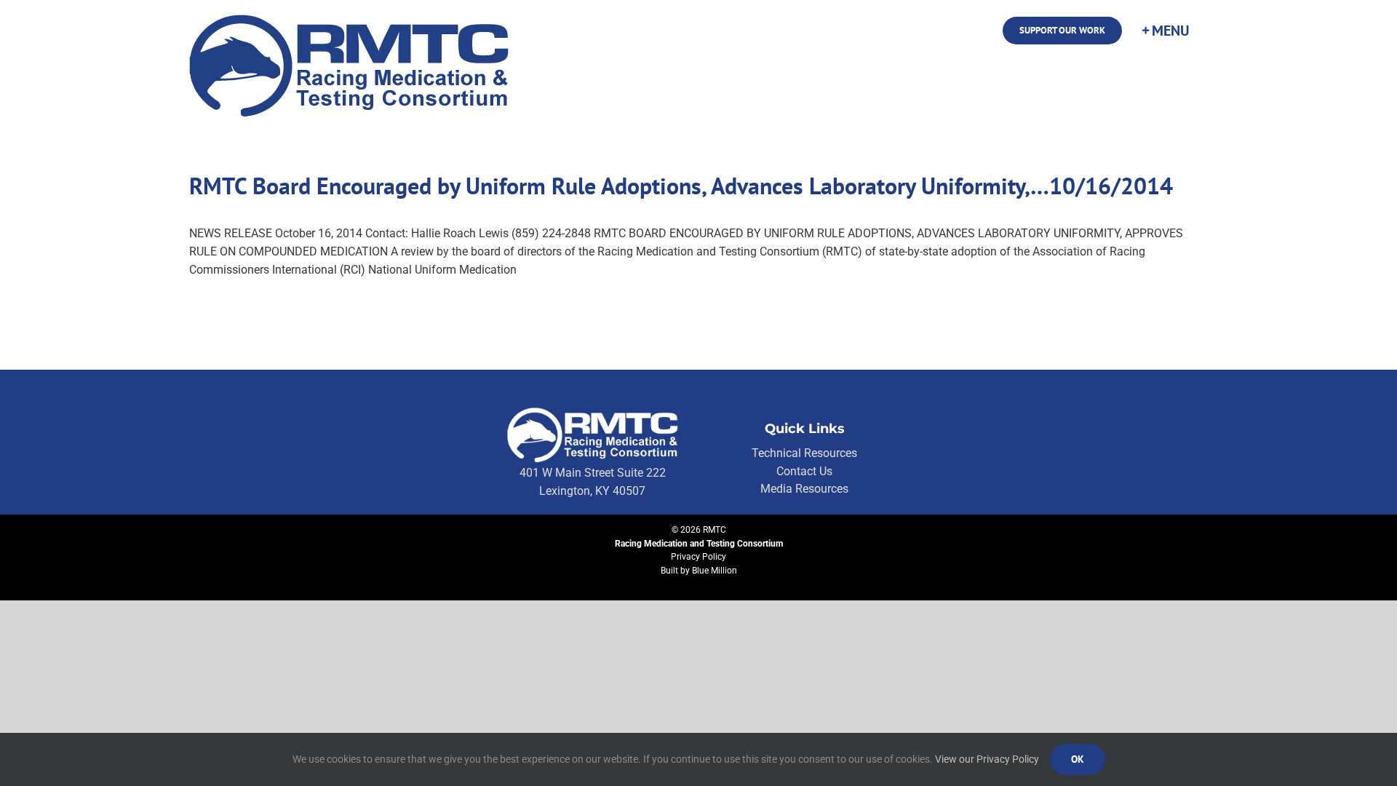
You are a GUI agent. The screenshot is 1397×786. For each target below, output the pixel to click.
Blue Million (714, 570)
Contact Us (804, 471)
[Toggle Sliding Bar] (1165, 30)
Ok (1077, 759)
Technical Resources (804, 453)
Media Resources (804, 489)
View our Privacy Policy (987, 759)
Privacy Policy (698, 557)
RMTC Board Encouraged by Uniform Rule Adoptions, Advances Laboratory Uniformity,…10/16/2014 (681, 185)
